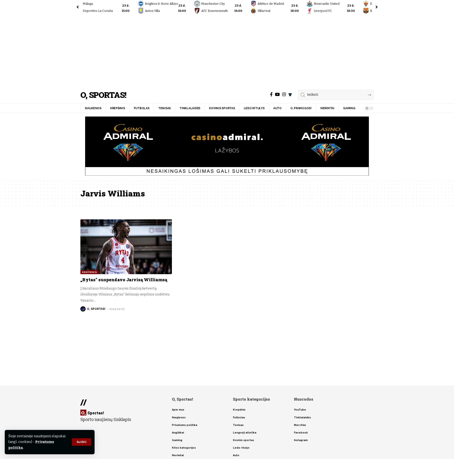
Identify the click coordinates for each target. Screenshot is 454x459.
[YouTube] (277, 94)
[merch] (290, 94)
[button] (81, 442)
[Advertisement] (227, 51)
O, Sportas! (103, 95)
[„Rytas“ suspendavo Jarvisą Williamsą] (126, 246)
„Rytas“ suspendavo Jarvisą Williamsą (123, 279)
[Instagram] (284, 94)
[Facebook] (271, 94)
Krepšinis (89, 272)
